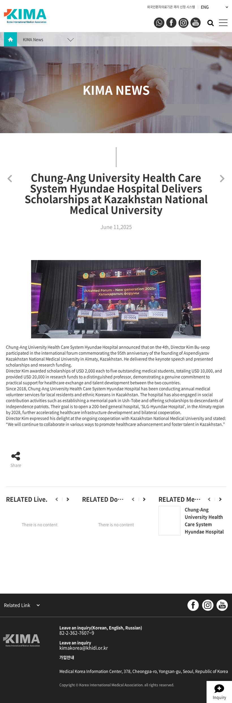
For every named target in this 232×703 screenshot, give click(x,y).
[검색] (210, 22)
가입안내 (66, 657)
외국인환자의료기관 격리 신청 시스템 (171, 7)
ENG (205, 7)
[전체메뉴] (223, 23)
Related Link (17, 605)
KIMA (25, 16)
